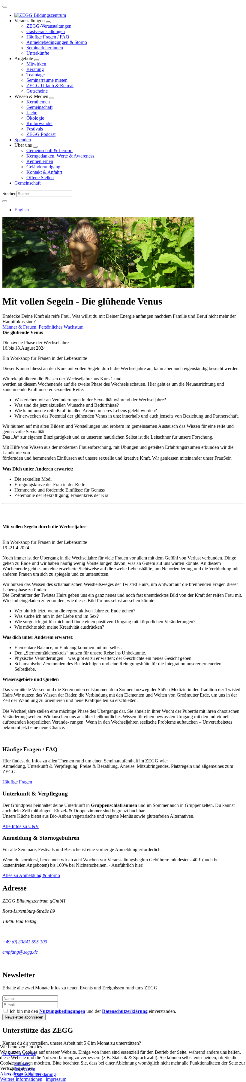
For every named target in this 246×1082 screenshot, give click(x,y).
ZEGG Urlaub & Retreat (50, 85)
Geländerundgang (43, 166)
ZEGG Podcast (41, 134)
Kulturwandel (39, 123)
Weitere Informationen (21, 1079)
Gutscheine (37, 90)
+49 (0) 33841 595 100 (24, 941)
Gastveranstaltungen (45, 31)
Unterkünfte (37, 53)
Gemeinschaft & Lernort (49, 150)
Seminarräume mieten (47, 80)
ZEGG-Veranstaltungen (48, 26)
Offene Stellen (40, 177)
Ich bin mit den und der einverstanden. (92, 1011)
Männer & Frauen (19, 327)
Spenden (22, 139)
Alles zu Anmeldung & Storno (31, 875)
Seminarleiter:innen (44, 47)
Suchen (9, 193)
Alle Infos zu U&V (20, 826)
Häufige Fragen (17, 781)
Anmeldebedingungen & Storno (56, 42)
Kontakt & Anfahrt (44, 172)
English (21, 209)
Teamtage (35, 74)
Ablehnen (33, 1073)
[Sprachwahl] (4, 201)
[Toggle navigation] (4, 7)
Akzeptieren (11, 1073)
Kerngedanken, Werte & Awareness (60, 155)
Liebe (31, 112)
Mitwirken (36, 63)
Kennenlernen (39, 161)
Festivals (34, 128)
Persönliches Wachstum (61, 327)
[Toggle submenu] (48, 22)
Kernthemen (38, 101)
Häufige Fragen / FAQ (47, 36)
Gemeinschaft (39, 107)
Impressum (56, 1079)
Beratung (35, 69)
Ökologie (35, 118)
